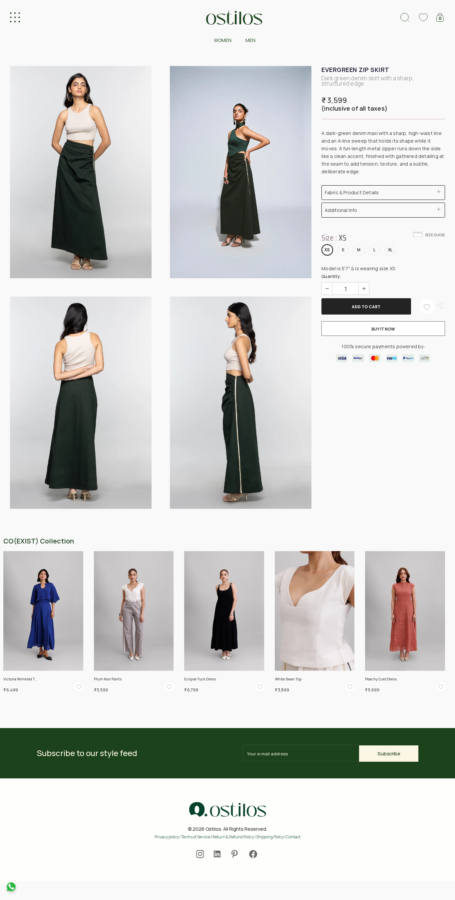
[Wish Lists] (426, 306)
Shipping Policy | (271, 837)
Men (250, 40)
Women (222, 40)
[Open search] (405, 17)
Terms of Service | (197, 837)
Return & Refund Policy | (234, 837)
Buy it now (383, 329)
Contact (293, 837)
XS (327, 250)
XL (390, 250)
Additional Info (341, 210)
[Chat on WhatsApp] (11, 886)
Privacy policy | (168, 837)
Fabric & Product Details (352, 192)
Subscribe (388, 753)
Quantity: (330, 276)
